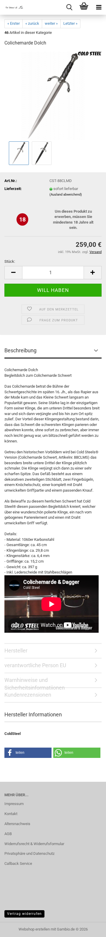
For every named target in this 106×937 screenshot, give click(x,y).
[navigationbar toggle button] (98, 7)
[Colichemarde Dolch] (53, 95)
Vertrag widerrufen (24, 914)
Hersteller (15, 650)
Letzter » (70, 23)
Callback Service (18, 863)
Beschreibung (20, 350)
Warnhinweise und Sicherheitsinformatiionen (34, 682)
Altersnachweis (17, 824)
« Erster (13, 23)
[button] (13, 272)
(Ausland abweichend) (65, 194)
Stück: (9, 261)
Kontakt (10, 814)
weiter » (51, 23)
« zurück (32, 23)
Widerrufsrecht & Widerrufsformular (34, 844)
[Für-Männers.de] (12, 7)
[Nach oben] (90, 928)
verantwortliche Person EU (35, 665)
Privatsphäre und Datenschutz (29, 853)
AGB (8, 834)
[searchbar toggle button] (69, 7)
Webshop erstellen (34, 929)
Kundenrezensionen (27, 695)
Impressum (14, 804)
